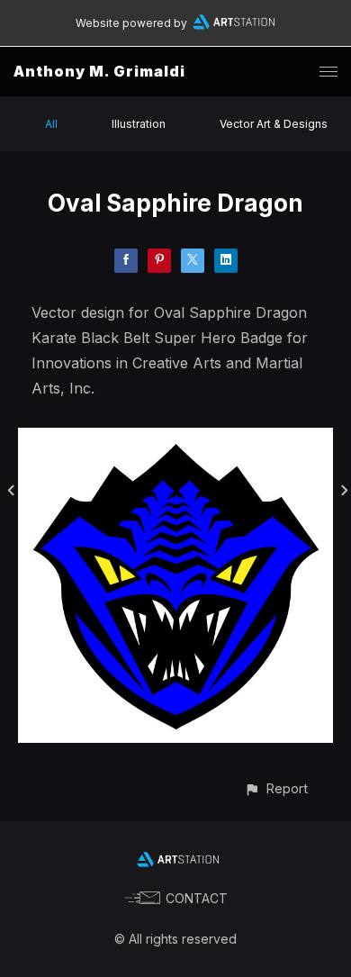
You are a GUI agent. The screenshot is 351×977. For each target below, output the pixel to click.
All (51, 124)
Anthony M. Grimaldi (99, 71)
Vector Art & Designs (274, 124)
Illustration (139, 124)
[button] (276, 788)
